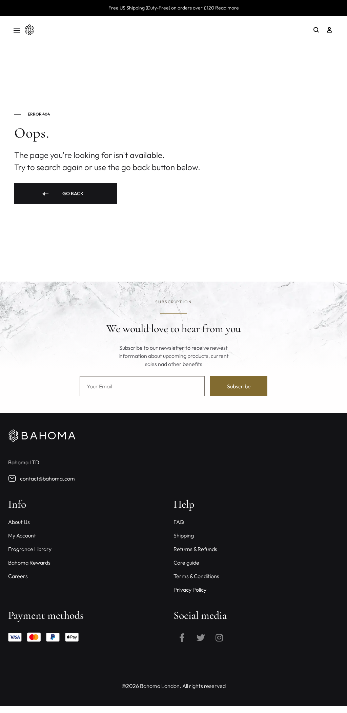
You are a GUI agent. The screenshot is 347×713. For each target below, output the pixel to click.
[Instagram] (219, 637)
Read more (227, 8)
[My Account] (329, 30)
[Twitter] (200, 637)
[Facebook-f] (182, 637)
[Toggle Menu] (17, 30)
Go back (72, 193)
